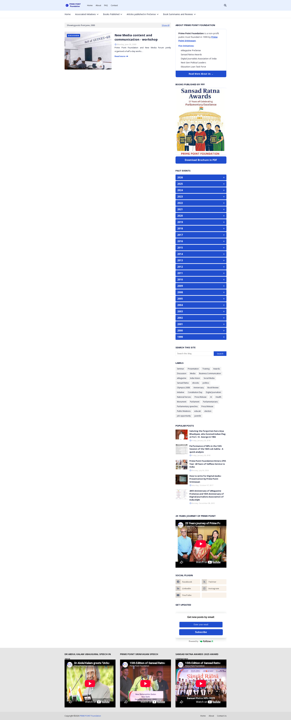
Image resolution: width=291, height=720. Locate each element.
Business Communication (210, 373)
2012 (201, 267)
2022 (201, 203)
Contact (114, 5)
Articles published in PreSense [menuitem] (141, 14)
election (207, 411)
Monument (181, 401)
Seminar (180, 368)
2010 (201, 279)
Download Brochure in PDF (201, 160)
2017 (201, 235)
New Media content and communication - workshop (136, 37)
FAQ (106, 5)
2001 (201, 324)
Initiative (180, 392)
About (98, 5)
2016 (201, 241)
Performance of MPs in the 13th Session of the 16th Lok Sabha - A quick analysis (206, 449)
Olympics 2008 (183, 387)
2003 (201, 311)
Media (192, 373)
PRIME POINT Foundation (90, 716)
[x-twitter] (214, 14)
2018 (201, 228)
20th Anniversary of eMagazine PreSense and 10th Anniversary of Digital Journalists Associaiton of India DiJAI (206, 495)
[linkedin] (188, 588)
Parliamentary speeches (187, 406)
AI (211, 397)
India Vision (195, 378)
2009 (201, 286)
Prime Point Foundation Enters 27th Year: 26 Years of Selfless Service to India (207, 463)
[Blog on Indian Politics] (214, 595)
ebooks (195, 383)
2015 (201, 247)
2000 (201, 330)
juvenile (197, 416)
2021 (201, 209)
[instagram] (219, 14)
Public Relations (184, 411)
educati (197, 411)
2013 (201, 260)
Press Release (200, 397)
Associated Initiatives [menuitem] (85, 14)
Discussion (181, 373)
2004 (201, 305)
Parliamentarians (210, 401)
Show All (165, 25)
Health (218, 397)
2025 (201, 184)
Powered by (193, 641)
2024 (201, 190)
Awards (216, 368)
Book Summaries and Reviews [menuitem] (178, 14)
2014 (201, 254)
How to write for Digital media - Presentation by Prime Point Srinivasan (205, 479)
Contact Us (221, 716)
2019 (201, 222)
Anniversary (199, 387)
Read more (120, 56)
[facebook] (209, 14)
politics (206, 383)
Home (90, 5)
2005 (201, 298)
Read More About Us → (201, 73)
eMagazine (181, 378)
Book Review (212, 387)
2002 (201, 318)
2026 (201, 177)
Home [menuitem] (68, 14)
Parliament (194, 401)
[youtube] (188, 595)
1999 (201, 337)
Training (205, 368)
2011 (201, 273)
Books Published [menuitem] (111, 14)
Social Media (209, 378)
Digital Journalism (213, 392)
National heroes (184, 397)
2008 (201, 292)
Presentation (193, 368)
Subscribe (201, 632)
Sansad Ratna (183, 383)
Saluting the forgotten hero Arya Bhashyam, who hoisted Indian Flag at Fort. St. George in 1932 (207, 434)
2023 (201, 196)
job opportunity (184, 416)
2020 (201, 216)
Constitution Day (195, 392)
